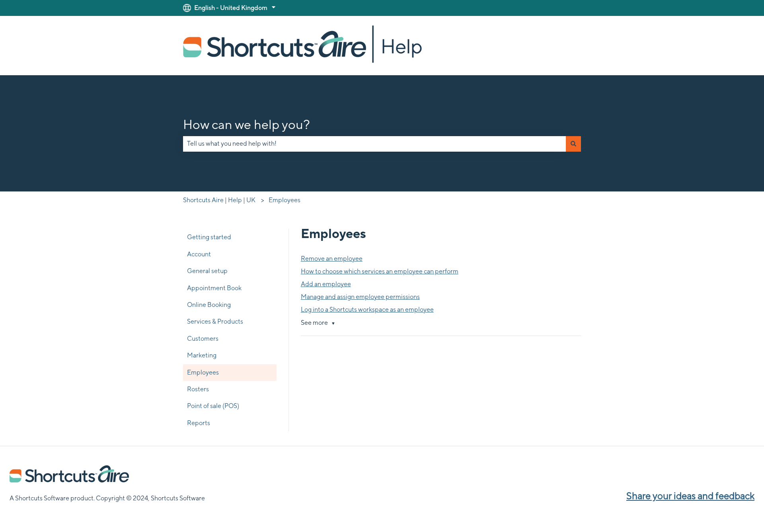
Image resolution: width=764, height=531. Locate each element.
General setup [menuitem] (207, 271)
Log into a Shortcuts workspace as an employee (367, 309)
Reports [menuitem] (198, 423)
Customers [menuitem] (202, 338)
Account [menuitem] (199, 254)
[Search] (573, 143)
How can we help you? (246, 124)
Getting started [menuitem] (209, 237)
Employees (284, 200)
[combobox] (374, 143)
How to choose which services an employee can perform (379, 271)
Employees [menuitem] (203, 372)
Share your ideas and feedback (690, 495)
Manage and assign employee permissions (360, 297)
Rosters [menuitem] (198, 389)
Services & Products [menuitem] (215, 321)
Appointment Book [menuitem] (214, 288)
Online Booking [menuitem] (209, 304)
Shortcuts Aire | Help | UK (219, 200)
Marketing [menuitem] (201, 355)
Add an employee (326, 284)
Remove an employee (332, 258)
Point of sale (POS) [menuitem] (213, 406)
